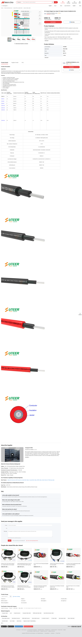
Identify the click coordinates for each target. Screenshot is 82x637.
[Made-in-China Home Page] (7, 2)
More (2, 623)
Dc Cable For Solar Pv (45, 618)
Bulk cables (43, 598)
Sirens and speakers (4, 602)
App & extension (67, 5)
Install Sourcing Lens (29, 626)
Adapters (22, 598)
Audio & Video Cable (27, 8)
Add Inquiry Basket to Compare (22, 43)
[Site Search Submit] (56, 2)
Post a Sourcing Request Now (32, 540)
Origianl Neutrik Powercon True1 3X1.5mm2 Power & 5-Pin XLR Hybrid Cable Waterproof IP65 (23, 587)
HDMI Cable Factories (26, 618)
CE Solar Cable (54, 618)
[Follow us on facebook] (72, 626)
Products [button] (19, 2)
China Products (24, 629)
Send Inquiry (53, 22)
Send (9, 540)
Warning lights (43, 600)
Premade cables (63, 598)
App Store (4, 626)
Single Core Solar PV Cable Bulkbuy (30, 620)
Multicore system (4, 600)
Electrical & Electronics (8, 8)
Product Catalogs (17, 596)
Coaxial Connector (17, 613)
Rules (80, 5)
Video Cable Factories (35, 618)
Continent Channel (54, 629)
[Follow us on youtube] (77, 626)
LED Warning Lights (50, 480)
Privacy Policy (58, 633)
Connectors (3, 598)
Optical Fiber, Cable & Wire (17, 8)
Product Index (60, 629)
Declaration (52, 633)
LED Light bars (63, 600)
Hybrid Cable (44, 480)
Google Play (10, 626)
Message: (5, 531)
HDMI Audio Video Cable (37, 613)
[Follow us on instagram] (75, 626)
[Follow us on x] (73, 626)
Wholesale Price (47, 629)
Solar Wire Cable (5, 620)
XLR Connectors (19, 480)
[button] (52, 2)
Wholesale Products (41, 629)
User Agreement (47, 633)
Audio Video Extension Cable (48, 613)
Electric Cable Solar (71, 618)
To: (6, 528)
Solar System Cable (62, 618)
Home (2, 8)
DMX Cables (39, 480)
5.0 (67, 63)
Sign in (80, 2)
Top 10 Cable (12, 620)
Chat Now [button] (73, 22)
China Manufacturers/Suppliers (32, 629)
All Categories (5, 5)
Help (61, 5)
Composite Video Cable (27, 613)
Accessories (23, 600)
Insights (64, 629)
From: (6, 525)
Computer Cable (5, 613)
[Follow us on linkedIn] (80, 626)
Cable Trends (19, 620)
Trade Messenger (18, 626)
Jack (11, 613)
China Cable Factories (6, 618)
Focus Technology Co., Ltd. (33, 633)
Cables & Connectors (11, 480)
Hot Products (18, 629)
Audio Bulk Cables (25, 480)
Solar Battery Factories (16, 618)
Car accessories (24, 602)
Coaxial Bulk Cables (33, 480)
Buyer (55, 5)
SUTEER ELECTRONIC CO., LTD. (52, 13)
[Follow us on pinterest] (78, 626)
